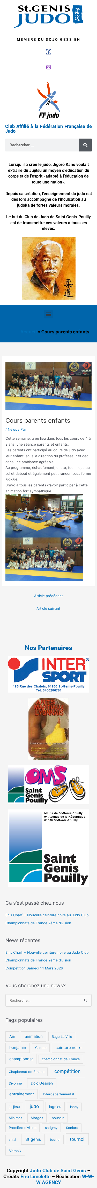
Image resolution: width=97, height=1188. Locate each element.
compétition (67, 1071)
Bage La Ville (62, 1036)
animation (34, 1036)
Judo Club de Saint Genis (58, 1171)
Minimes (15, 1118)
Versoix (15, 1151)
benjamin (17, 1047)
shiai (12, 1139)
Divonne (15, 1083)
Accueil (28, 331)
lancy (74, 1107)
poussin (58, 1118)
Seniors (72, 1128)
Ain (12, 1036)
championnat (21, 1058)
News (12, 429)
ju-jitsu (14, 1107)
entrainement (21, 1093)
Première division (22, 1128)
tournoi (77, 1139)
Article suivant (48, 608)
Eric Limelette (35, 1176)
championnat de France (61, 1059)
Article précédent (48, 596)
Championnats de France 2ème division (38, 923)
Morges (37, 1118)
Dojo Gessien (42, 1083)
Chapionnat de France (26, 1072)
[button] (48, 314)
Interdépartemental (58, 1094)
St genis (33, 1139)
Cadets (41, 1048)
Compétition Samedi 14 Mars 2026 (34, 968)
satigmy (51, 1128)
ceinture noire (68, 1047)
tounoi (55, 1139)
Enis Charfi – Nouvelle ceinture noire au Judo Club (46, 915)
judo (34, 1106)
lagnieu (55, 1106)
